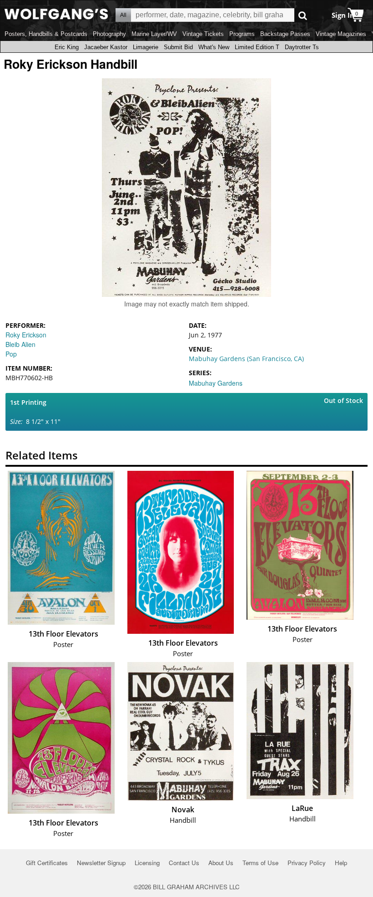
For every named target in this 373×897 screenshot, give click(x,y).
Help (341, 862)
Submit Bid (178, 47)
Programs (242, 34)
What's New (213, 47)
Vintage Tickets (203, 34)
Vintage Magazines (341, 34)
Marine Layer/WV (154, 34)
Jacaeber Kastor (105, 47)
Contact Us (184, 862)
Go (302, 15)
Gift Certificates (47, 862)
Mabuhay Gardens (215, 382)
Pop (11, 353)
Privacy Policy (306, 862)
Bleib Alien (20, 344)
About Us (220, 862)
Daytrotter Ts (302, 47)
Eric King (67, 47)
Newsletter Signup (101, 862)
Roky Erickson (25, 334)
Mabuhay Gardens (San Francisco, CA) (246, 358)
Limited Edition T (257, 47)
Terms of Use (260, 862)
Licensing (147, 862)
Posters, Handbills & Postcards (46, 34)
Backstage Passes (285, 34)
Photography (109, 34)
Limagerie (145, 47)
